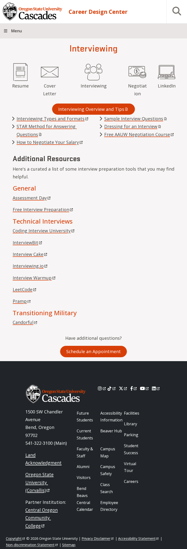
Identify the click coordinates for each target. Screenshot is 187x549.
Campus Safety (107, 470)
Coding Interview (42, 231)
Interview (28, 254)
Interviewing (94, 86)
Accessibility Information (111, 416)
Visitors (84, 477)
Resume (20, 86)
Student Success (131, 449)
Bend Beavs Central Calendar (85, 499)
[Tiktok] (112, 388)
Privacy (96, 538)
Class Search (106, 488)
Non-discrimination (30, 544)
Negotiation (137, 89)
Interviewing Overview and (91, 109)
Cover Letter (49, 89)
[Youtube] (145, 388)
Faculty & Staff (85, 452)
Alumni (83, 466)
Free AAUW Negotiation (137, 134)
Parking (131, 434)
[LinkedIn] (156, 388)
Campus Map (107, 452)
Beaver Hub (111, 431)
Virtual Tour (130, 467)
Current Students (85, 434)
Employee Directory (109, 506)
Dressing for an (130, 126)
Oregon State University (39, 482)
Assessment (30, 198)
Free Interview (41, 209)
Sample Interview (133, 119)
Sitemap (68, 544)
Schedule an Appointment (93, 351)
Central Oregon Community (41, 518)
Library (130, 424)
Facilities (131, 413)
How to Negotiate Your (48, 142)
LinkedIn (167, 86)
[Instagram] (102, 388)
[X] (123, 388)
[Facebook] (134, 388)
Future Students (85, 416)
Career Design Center (98, 12)
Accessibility (137, 538)
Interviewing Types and (50, 119)
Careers (131, 481)
